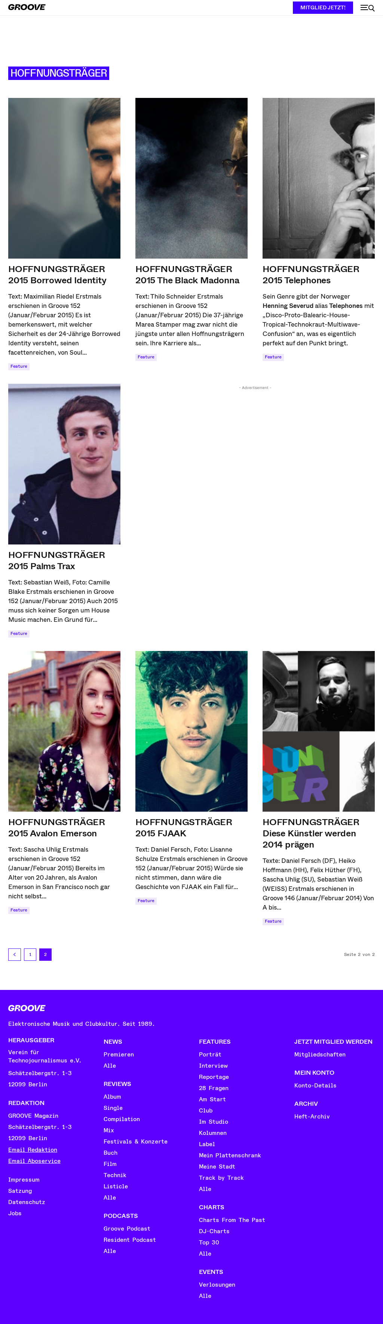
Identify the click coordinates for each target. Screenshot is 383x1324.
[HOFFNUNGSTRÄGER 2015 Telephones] (319, 178)
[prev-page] (14, 954)
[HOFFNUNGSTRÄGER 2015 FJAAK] (191, 731)
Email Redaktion (32, 1150)
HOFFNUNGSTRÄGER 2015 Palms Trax (56, 561)
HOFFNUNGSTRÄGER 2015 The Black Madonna (187, 275)
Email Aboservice (34, 1161)
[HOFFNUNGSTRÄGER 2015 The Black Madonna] (191, 178)
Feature (18, 366)
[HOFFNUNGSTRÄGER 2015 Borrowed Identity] (64, 178)
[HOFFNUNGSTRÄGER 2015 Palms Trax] (64, 464)
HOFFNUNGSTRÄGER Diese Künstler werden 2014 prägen (311, 833)
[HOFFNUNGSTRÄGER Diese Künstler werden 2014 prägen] (319, 731)
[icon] (368, 8)
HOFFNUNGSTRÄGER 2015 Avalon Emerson (56, 828)
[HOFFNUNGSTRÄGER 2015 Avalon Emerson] (64, 731)
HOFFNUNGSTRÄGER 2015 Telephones (311, 275)
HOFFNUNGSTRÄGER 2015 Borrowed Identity (57, 275)
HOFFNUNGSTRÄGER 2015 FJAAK (183, 828)
